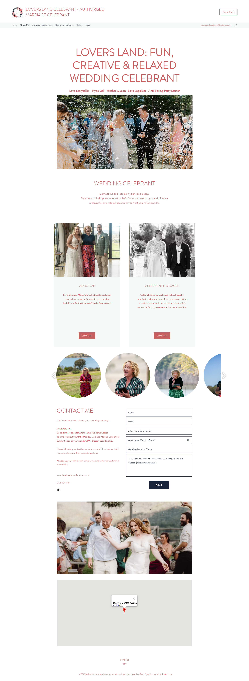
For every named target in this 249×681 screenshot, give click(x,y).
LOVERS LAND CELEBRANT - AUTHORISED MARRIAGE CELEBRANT (65, 12)
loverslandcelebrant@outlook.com (216, 25)
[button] (124, 132)
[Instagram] (236, 24)
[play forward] (224, 375)
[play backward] (53, 375)
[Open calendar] (188, 440)
